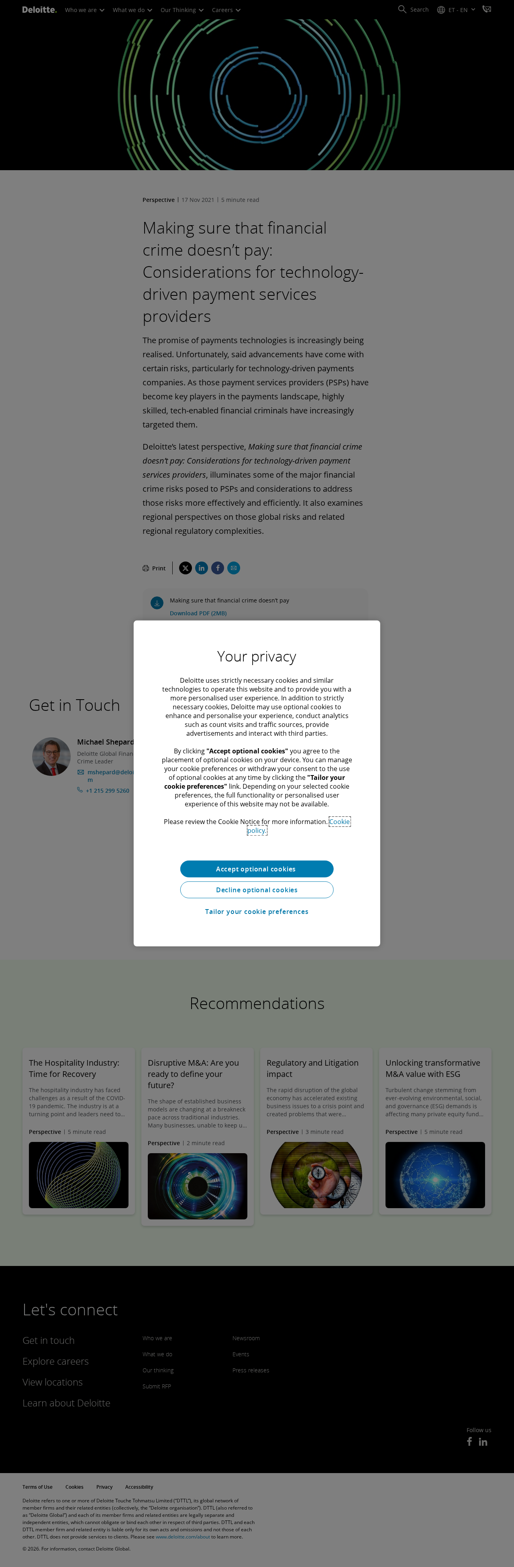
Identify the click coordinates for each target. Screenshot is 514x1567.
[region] (257, 783)
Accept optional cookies (257, 869)
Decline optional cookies (257, 889)
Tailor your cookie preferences (256, 911)
